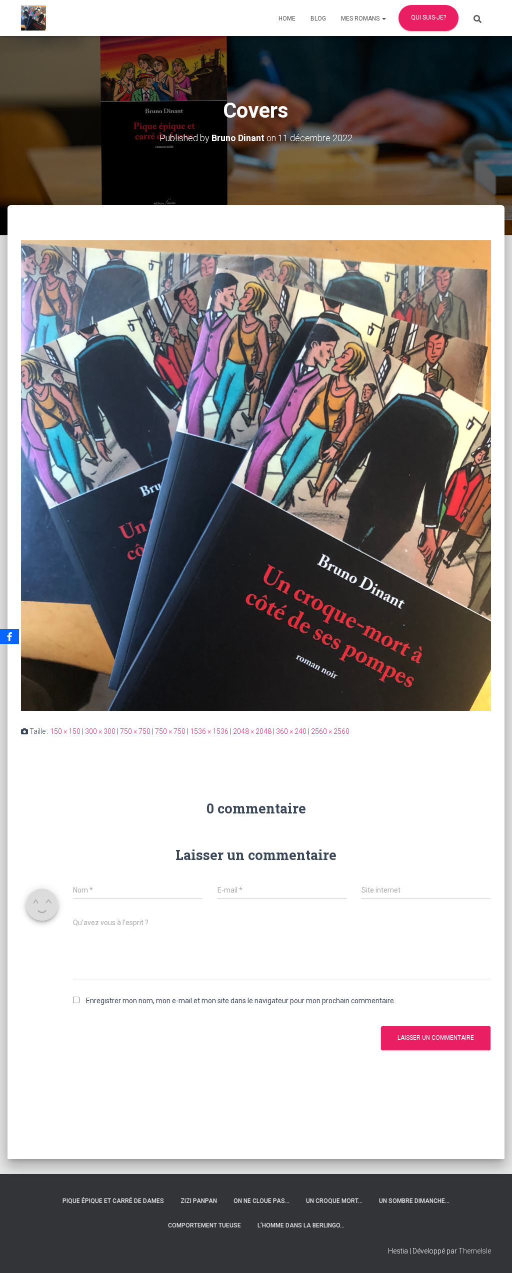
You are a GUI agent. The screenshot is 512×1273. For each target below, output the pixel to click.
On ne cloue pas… (262, 1200)
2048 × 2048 (252, 731)
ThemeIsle (474, 1251)
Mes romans (361, 18)
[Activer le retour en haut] (492, 1252)
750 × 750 (135, 731)
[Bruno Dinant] (34, 18)
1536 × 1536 (209, 731)
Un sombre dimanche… (414, 1200)
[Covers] (256, 475)
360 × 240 (291, 731)
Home (287, 18)
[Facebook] (9, 636)
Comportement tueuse (204, 1225)
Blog (318, 18)
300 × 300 (100, 731)
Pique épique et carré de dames (113, 1200)
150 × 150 (65, 731)
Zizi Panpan (198, 1200)
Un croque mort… (334, 1200)
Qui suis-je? (428, 17)
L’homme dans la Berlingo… (301, 1225)
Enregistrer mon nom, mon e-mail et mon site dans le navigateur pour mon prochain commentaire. (241, 1001)
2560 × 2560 (330, 731)
